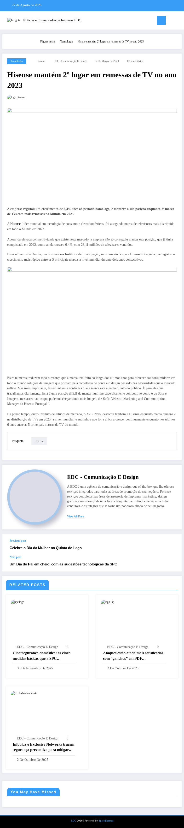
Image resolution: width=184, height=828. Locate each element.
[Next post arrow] (173, 563)
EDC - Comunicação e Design (70, 61)
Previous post (18, 540)
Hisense (40, 61)
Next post (15, 557)
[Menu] (161, 20)
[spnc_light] (179, 21)
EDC (73, 820)
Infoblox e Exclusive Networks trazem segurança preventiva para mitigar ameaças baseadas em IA (43, 747)
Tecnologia (17, 61)
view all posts (76, 516)
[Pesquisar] (171, 21)
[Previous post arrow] (173, 545)
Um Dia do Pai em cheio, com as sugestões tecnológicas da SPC (63, 564)
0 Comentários (135, 61)
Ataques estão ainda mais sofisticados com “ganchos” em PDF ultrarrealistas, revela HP (133, 656)
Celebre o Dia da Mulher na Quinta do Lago (46, 548)
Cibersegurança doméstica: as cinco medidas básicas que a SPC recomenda (41, 656)
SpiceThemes (106, 820)
